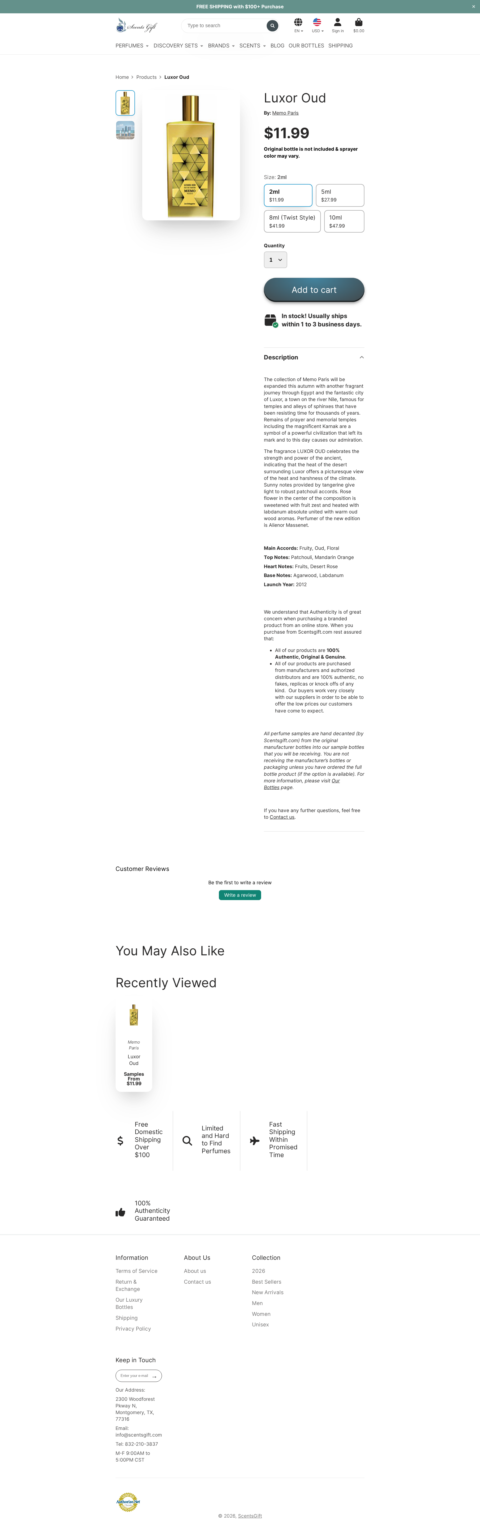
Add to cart (314, 290)
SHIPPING (340, 45)
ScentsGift (250, 1516)
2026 (258, 1271)
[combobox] (230, 26)
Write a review (240, 895)
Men (257, 1303)
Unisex (260, 1324)
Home (122, 77)
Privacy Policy (133, 1329)
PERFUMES (129, 45)
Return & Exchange (128, 1286)
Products (146, 77)
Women (261, 1314)
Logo (136, 25)
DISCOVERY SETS (176, 45)
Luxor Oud (134, 1044)
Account (338, 25)
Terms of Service (137, 1271)
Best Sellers (266, 1282)
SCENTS (249, 45)
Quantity (274, 245)
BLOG (277, 45)
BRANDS (218, 45)
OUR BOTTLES (306, 45)
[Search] (272, 25)
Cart (358, 25)
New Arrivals (268, 1292)
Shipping (127, 1318)
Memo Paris (285, 113)
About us (195, 1271)
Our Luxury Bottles (129, 1304)
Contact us (282, 817)
